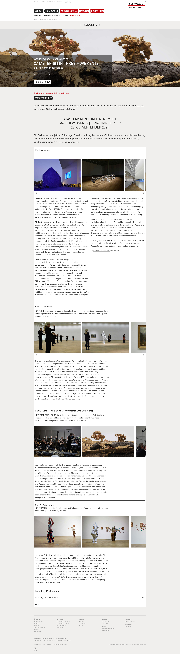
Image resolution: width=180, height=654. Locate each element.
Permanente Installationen (56, 15)
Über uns (37, 619)
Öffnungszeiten (38, 621)
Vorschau (38, 15)
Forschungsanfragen (63, 621)
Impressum (37, 644)
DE (35, 2)
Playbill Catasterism (101, 250)
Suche (49, 644)
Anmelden (128, 627)
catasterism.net (43, 98)
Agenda (84, 10)
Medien (50, 2)
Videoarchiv (105, 630)
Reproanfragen (61, 625)
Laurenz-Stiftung (39, 627)
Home (35, 19)
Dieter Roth (105, 621)
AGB (44, 644)
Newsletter (128, 625)
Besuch (38, 10)
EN (37, 2)
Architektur (37, 631)
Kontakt (36, 625)
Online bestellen (130, 621)
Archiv (81, 625)
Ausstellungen (69, 10)
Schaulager (51, 10)
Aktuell (81, 621)
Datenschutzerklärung (59, 644)
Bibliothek (59, 627)
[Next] (143, 193)
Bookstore (58, 2)
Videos (44, 2)
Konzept (36, 629)
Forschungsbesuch (62, 623)
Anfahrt (36, 623)
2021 (60, 19)
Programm (105, 623)
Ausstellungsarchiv (108, 628)
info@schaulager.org (64, 640)
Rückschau (75, 15)
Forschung (60, 619)
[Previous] (36, 193)
